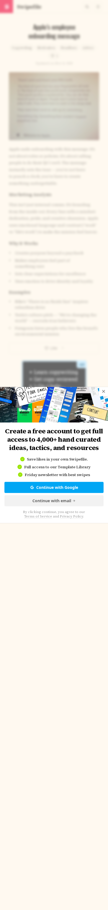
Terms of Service (38, 516)
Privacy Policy (71, 516)
